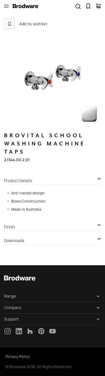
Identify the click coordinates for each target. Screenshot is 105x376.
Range (10, 296)
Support (11, 319)
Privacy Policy (18, 356)
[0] (88, 6)
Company (12, 307)
